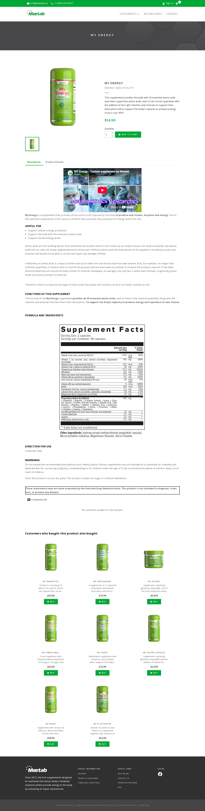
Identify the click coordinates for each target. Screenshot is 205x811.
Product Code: (111, 113)
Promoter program (127, 783)
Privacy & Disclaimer (88, 778)
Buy (51, 601)
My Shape (102, 652)
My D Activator (102, 724)
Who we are (123, 774)
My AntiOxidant (102, 581)
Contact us (123, 778)
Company (172, 13)
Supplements (130, 14)
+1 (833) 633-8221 (63, 3)
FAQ (119, 787)
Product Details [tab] (55, 162)
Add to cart (128, 134)
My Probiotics (51, 581)
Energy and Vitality (119, 87)
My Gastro (154, 581)
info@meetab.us (39, 3)
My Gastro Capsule (154, 652)
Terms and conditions (88, 783)
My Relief (51, 724)
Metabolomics (153, 13)
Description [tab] (34, 162)
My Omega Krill (50, 652)
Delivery (82, 774)
